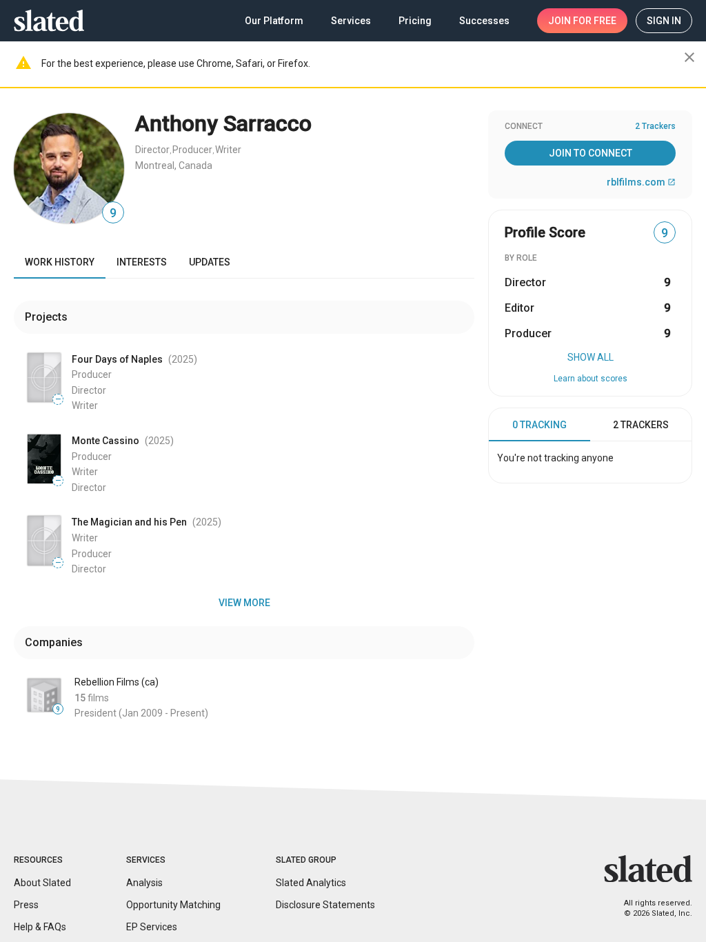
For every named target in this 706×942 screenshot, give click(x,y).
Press (26, 904)
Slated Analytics (311, 882)
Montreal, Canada (173, 165)
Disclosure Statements (325, 904)
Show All (590, 357)
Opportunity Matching (173, 904)
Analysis (144, 882)
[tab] (539, 424)
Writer (228, 149)
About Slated (42, 882)
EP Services (151, 926)
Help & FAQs (40, 926)
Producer (192, 149)
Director (152, 149)
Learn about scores (590, 378)
